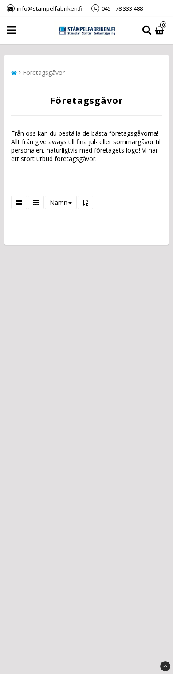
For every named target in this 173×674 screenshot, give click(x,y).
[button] (160, 30)
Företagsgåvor (44, 72)
